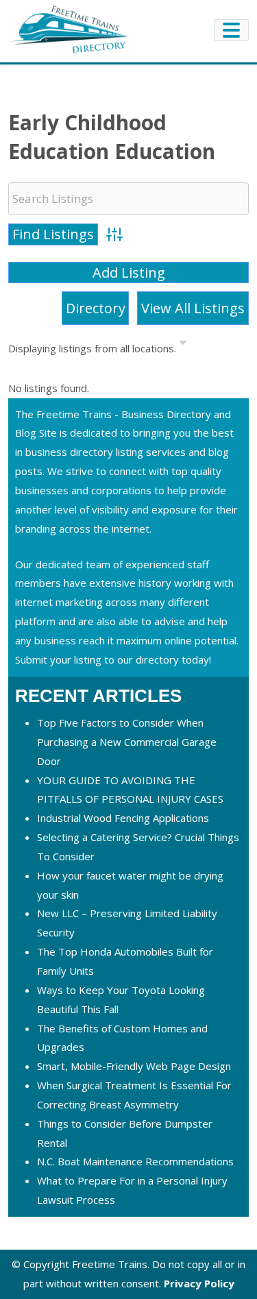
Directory (95, 308)
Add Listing (129, 272)
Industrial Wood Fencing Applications (123, 818)
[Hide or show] (183, 345)
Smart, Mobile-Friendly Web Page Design (134, 1066)
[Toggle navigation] (231, 30)
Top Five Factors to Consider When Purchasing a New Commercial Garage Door (127, 742)
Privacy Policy (199, 1283)
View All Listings (193, 308)
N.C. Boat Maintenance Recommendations (135, 1161)
